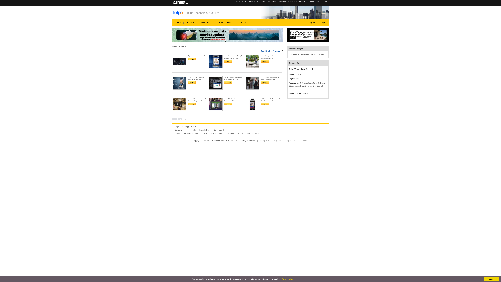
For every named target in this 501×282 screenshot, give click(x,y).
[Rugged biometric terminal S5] (179, 67)
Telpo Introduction (232, 133)
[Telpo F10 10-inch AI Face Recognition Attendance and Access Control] (179, 89)
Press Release (204, 130)
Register (312, 23)
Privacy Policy (265, 141)
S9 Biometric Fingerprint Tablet (211, 133)
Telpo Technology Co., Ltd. (203, 12)
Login (323, 23)
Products (190, 23)
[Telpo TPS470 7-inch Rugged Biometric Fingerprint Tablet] (179, 110)
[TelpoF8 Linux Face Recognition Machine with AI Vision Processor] (215, 67)
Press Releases (207, 23)
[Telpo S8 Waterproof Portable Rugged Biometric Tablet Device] (215, 89)
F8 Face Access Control (250, 133)
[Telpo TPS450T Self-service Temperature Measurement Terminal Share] (215, 110)
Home (178, 23)
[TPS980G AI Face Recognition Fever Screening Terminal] (252, 89)
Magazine (277, 141)
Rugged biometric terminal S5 (197, 56)
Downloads (242, 23)
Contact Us (303, 141)
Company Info (225, 23)
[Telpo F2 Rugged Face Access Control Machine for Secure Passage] (252, 67)
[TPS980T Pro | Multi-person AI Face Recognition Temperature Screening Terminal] (252, 110)
